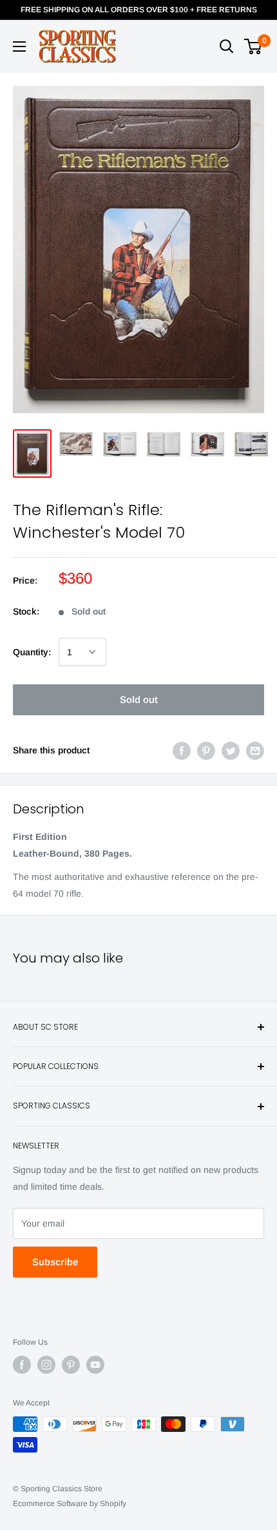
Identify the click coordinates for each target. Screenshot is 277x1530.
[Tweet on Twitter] (231, 750)
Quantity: (32, 652)
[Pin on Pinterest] (206, 750)
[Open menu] (19, 46)
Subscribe (55, 1261)
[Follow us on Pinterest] (71, 1365)
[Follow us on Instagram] (46, 1365)
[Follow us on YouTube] (95, 1365)
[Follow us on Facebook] (22, 1365)
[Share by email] (255, 750)
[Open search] (227, 46)
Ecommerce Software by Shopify (69, 1503)
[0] (253, 46)
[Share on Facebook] (182, 750)
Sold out (139, 699)
